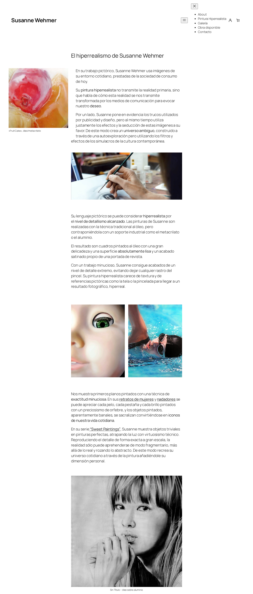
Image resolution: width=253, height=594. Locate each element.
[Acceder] (230, 20)
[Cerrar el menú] (194, 6)
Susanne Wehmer (33, 20)
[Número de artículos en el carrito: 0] (238, 20)
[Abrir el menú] (184, 20)
